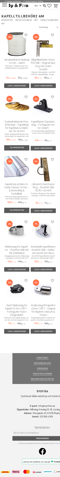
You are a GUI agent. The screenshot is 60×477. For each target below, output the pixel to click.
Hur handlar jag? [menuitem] (42, 363)
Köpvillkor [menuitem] (42, 368)
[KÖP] (16, 85)
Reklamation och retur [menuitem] (42, 379)
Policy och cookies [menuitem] (42, 373)
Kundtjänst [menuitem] (42, 357)
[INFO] (16, 148)
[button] (4, 5)
